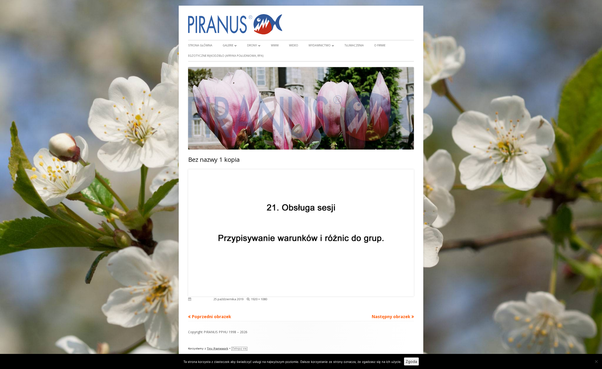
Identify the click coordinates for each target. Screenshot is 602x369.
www (275, 45)
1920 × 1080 (259, 299)
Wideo (293, 45)
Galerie (228, 45)
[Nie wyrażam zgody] (596, 361)
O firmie (379, 45)
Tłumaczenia (354, 45)
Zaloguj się (239, 348)
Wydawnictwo (320, 45)
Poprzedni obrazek (211, 316)
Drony (252, 45)
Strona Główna (200, 45)
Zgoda (411, 361)
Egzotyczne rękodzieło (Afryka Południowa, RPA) (225, 56)
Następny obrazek (391, 316)
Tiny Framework (217, 348)
